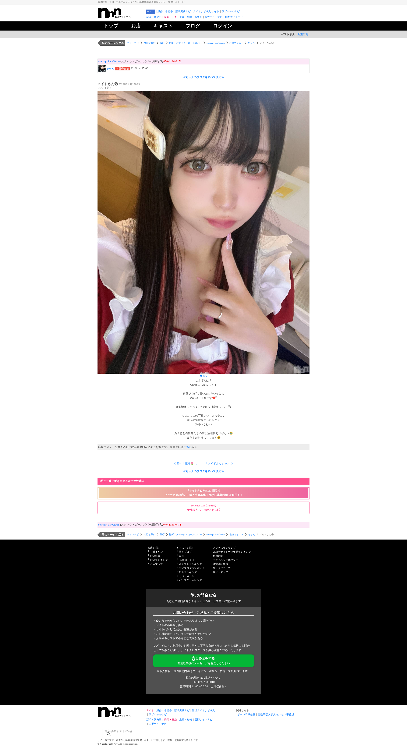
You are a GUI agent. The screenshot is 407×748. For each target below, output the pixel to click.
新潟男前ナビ (183, 11)
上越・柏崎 (185, 719)
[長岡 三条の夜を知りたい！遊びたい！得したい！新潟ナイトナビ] (121, 17)
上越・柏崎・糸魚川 (190, 16)
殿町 (162, 43)
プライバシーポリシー (225, 559)
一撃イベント (157, 551)
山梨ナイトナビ (234, 16)
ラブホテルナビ (231, 11)
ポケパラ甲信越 (246, 714)
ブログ (193, 25)
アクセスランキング (224, 547)
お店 (136, 25)
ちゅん (251, 43)
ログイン (223, 25)
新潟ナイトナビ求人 (203, 710)
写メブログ (185, 551)
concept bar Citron (215, 43)
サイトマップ (220, 572)
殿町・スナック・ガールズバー (185, 43)
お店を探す (149, 43)
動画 (181, 555)
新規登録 (302, 34)
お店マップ (156, 564)
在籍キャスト (236, 43)
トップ (111, 25)
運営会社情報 (220, 564)
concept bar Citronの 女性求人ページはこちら (202, 508)
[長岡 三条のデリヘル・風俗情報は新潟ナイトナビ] (121, 716)
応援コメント (187, 559)
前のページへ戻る (113, 43)
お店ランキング (159, 559)
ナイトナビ (133, 43)
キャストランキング (190, 564)
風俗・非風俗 (165, 11)
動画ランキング (188, 572)
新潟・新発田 (154, 16)
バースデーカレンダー (191, 580)
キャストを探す (185, 547)
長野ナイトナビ (214, 16)
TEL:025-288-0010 (203, 682)
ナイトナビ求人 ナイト (206, 11)
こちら (188, 447)
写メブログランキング (191, 568)
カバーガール (186, 576)
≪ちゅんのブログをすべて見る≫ (203, 77)
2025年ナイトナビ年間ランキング (232, 551)
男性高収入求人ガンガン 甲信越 (276, 714)
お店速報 (155, 555)
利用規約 (218, 555)
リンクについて (222, 568)
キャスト (163, 25)
